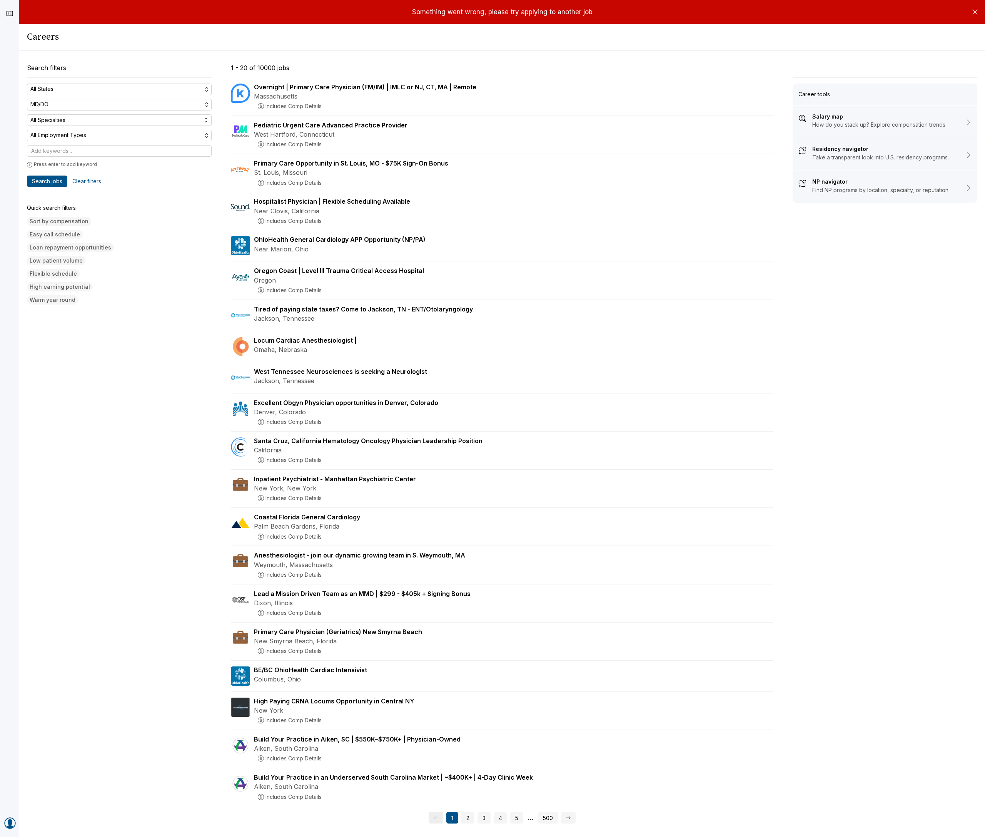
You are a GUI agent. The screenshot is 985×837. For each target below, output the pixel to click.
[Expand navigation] (9, 13)
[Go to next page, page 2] (568, 818)
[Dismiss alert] (975, 12)
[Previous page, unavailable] (436, 818)
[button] (59, 221)
